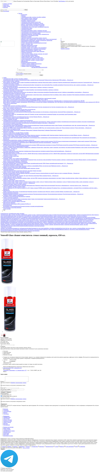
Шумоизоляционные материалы (28, 62)
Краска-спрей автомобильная (57, 151)
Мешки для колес (78, 135)
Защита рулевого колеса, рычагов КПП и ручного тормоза (16, 135)
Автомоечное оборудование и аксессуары (31, 22)
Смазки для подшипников (37, 199)
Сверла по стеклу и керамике (61, 173)
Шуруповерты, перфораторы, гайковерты (26, 147)
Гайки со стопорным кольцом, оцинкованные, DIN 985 (71, 100)
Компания (5, 409)
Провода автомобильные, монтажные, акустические (33, 49)
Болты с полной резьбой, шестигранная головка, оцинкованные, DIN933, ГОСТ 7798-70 (27, 99)
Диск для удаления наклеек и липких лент (51, 127)
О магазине (6, 410)
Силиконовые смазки (26, 199)
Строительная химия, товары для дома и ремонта (32, 58)
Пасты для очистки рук (30, 109)
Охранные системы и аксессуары (29, 46)
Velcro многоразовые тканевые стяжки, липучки (23, 178)
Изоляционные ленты (8, 137)
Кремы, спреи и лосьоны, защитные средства (13, 109)
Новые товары (6, 428)
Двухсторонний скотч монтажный (87, 137)
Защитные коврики (54, 135)
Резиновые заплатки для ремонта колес (37, 191)
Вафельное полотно (56, 165)
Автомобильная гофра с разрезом (27, 80)
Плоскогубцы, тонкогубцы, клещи (45, 147)
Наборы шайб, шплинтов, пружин (31, 168)
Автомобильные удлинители (10, 116)
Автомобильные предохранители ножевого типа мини (74, 121)
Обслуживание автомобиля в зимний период (82, 94)
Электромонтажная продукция (10, 86)
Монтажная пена (31, 185)
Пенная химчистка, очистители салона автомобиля (72, 229)
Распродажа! (24, 14)
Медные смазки (17, 199)
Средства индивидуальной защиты (29, 55)
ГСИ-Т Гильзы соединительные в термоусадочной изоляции (39, 141)
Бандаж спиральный (39, 80)
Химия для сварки (37, 170)
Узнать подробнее (26, 447)
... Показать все (69, 80)
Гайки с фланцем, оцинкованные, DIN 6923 (48, 100)
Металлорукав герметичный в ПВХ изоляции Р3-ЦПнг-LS (17, 203)
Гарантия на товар (7, 421)
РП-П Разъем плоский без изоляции (81, 145)
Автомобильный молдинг (23, 116)
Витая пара (5, 163)
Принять (2, 449)
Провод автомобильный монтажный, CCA (56, 163)
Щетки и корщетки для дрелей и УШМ (32, 127)
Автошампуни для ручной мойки (42, 84)
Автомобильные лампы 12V (9, 114)
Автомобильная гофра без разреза (11, 80)
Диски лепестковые (79, 127)
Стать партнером (7, 411)
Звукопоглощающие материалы (26, 194)
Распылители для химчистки (26, 92)
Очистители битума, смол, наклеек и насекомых (75, 84)
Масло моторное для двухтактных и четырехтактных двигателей (48, 111)
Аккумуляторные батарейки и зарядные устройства (46, 89)
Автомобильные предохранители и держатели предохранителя (36, 31)
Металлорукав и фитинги (9, 202)
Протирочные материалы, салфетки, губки (31, 50)
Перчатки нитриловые (34, 175)
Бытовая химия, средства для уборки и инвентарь (32, 25)
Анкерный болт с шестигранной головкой (46, 98)
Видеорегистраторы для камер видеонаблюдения (31, 206)
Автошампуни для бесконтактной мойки (24, 84)
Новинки (23, 15)
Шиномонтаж (24, 61)
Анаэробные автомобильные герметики (33, 82)
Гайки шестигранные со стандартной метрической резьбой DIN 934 (22, 100)
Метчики (70, 173)
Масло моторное (29, 111)
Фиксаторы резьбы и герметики (50, 82)
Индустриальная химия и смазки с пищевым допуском (34, 30)
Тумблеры (27, 196)
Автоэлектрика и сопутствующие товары (30, 33)
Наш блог (5, 423)
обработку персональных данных (18, 382)
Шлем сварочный (18, 170)
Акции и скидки (7, 422)
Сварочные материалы (26, 52)
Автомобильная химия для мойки (29, 19)
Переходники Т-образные (44, 130)
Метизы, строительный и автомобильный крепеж (32, 24)
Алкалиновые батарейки (9, 89)
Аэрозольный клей (87, 82)
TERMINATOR (6, 417)
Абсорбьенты (6, 165)
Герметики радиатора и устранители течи (13, 94)
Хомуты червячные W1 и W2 (10, 188)
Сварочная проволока (8, 170)
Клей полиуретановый (49, 185)
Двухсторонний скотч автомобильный (70, 137)
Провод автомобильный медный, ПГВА (36, 163)
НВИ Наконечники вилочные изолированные (40, 142)
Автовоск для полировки (9, 84)
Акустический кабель (22, 163)
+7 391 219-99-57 (20, 73)
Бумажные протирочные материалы (18, 165)
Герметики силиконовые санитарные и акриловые (15, 185)
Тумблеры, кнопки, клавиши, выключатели (31, 63)
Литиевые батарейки (20, 89)
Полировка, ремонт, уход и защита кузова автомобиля (33, 47)
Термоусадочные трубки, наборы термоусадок (32, 57)
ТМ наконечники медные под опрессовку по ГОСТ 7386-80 (17, 153)
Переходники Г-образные (32, 130)
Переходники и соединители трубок (29, 35)
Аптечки (31, 116)
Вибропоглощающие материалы (10, 194)
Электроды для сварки (27, 170)
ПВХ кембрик (62, 80)
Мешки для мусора (21, 201)
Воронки (36, 116)
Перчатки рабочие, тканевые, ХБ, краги (19, 175)
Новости (5, 412)
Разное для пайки (16, 132)
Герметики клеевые (39, 185)
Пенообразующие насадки (55, 92)
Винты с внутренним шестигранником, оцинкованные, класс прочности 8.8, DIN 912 (79, 102)
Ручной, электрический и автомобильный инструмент (34, 42)
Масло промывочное (68, 111)
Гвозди (4, 103)
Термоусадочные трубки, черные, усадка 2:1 (13, 181)
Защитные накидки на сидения (66, 135)
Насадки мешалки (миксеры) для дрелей (25, 173)
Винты (4, 102)
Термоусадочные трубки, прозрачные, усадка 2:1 (56, 181)
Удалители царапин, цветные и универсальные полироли (65, 159)
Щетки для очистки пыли (45, 165)
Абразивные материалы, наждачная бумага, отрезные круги (35, 34)
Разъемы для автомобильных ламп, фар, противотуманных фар (72, 125)
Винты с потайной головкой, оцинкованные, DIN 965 (19, 102)
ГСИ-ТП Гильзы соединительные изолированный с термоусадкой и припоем (71, 141)
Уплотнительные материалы (69, 194)
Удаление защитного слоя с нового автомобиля (49, 229)
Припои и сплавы (7, 132)
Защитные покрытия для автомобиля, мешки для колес (34, 38)
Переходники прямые (8, 130)
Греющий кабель (12, 163)
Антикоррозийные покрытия (26, 159)
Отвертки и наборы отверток (10, 147)
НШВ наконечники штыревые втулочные (46, 145)
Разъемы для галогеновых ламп (59, 114)
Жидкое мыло (34, 107)
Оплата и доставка (7, 419)
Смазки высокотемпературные (50, 199)
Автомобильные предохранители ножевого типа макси (34, 122)
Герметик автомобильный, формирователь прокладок (70, 82)
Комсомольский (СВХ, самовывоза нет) (12, 367)
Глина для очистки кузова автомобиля (42, 159)
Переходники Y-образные (20, 130)
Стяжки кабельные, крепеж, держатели (30, 56)
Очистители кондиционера (33, 230)
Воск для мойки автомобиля (56, 84)
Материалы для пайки (26, 36)
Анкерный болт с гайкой (30, 98)
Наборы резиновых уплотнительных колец (13, 168)
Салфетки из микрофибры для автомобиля (71, 92)
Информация (6, 416)
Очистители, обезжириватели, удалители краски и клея (68, 185)
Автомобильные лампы (26, 28)
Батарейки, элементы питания (28, 20)
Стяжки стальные (34, 188)
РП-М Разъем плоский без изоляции (64, 145)
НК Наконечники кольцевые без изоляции (26, 145)
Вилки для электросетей (9, 87)
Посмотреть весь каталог (39, 67)
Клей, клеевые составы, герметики (29, 18)
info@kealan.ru (62, 1)
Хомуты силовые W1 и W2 (23, 188)
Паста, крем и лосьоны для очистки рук (12, 108)
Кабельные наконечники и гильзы (29, 45)
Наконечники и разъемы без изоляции (30, 41)
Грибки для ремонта (8, 191)
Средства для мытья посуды (44, 107)
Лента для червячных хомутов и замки (88, 188)
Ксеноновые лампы (71, 114)
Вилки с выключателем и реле (22, 87)
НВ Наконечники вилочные (9, 145)
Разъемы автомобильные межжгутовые (49, 125)
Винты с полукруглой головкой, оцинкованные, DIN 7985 (45, 102)
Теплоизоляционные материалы (55, 194)
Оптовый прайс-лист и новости (9, 396)
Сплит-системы (7, 208)
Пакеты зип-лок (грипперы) (9, 201)
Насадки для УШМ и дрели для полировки (13, 127)
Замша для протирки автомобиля (41, 92)
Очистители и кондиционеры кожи (14, 229)
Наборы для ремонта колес (66, 191)
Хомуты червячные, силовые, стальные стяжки (32, 60)
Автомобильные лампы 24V (23, 114)
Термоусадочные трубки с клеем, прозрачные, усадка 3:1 (80, 181)
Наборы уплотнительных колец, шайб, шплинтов (32, 51)
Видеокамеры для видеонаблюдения (11, 206)
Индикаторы (15, 196)
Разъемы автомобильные (33, 125)
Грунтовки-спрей (7, 151)
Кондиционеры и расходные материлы (12, 207)
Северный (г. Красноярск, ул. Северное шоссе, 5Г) (15, 370)
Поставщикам (6, 424)
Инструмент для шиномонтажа (20, 191)
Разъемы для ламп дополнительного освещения (41, 114)
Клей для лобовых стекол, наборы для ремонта (61, 94)
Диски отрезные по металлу (68, 127)
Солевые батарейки (29, 89)
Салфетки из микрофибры (33, 165)
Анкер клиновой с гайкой (18, 98)
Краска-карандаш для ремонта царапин (41, 151)
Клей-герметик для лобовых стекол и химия (13, 82)
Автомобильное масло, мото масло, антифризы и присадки (35, 26)
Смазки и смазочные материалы (28, 64)
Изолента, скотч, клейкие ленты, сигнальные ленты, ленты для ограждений (39, 39)
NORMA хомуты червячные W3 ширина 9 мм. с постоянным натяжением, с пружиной (58, 188)
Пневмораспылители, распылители (11, 92)
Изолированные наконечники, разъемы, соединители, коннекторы (36, 40)
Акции (4, 77)
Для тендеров (6, 418)
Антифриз (5, 111)
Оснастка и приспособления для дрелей (44, 173)
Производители (7, 432)
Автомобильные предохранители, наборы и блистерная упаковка (46, 121)
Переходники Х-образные (56, 130)
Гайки (4, 100)
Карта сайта (6, 434)
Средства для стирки (26, 107)
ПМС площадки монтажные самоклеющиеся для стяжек (48, 178)
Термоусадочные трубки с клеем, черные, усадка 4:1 (15, 183)
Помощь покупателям (8, 427)
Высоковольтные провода (22, 125)
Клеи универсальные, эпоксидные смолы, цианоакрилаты (36, 94)
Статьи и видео (6, 429)
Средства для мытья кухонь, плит (59, 107)
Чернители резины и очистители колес (18, 230)
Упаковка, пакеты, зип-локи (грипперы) (30, 66)
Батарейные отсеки (7, 196)
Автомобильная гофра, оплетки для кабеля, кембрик (33, 17)
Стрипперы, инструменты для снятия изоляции (64, 147)
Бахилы (49, 175)
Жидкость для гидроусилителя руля (16, 111)
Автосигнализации (7, 157)
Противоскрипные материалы (40, 194)
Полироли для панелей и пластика (30, 229)
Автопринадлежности (26, 29)
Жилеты (40, 116)
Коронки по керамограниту (9, 173)
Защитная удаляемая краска (25, 151)
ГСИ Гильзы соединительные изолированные (14, 141)
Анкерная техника (7, 98)
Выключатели (22, 196)
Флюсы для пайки (24, 132)
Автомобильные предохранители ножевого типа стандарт (16, 121)
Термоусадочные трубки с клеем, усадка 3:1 (34, 181)
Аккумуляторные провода (9, 125)
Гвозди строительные (12, 103)
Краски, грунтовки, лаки (27, 44)
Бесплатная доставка (8, 435)
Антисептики (6, 175)
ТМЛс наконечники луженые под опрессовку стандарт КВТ (71, 153)
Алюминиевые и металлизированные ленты (51, 137)
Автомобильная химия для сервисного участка (32, 23)
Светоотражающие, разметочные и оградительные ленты (27, 137)
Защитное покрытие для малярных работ (40, 135)
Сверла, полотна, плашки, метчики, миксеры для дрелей (34, 53)
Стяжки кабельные (7, 178)
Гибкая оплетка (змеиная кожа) (52, 80)
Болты (4, 99)
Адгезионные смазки (8, 199)
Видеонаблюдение (7, 205)
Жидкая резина (15, 151)
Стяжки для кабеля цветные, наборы (69, 178)
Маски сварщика (43, 175)
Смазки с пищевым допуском (10, 119)
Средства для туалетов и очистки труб (12, 107)
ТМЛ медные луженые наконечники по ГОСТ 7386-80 (44, 153)
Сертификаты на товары (9, 430)
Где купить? (6, 413)
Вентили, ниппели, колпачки (53, 191)
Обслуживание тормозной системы (11, 95)
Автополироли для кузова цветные (11, 159)
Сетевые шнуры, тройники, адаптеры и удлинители (41, 87)
